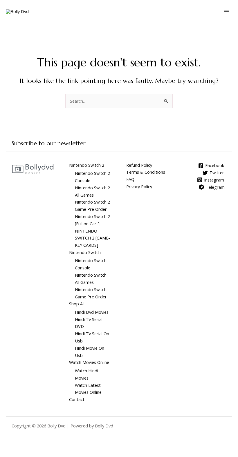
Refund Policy (139, 165)
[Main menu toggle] (226, 11)
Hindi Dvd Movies (92, 312)
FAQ (130, 179)
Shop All (76, 304)
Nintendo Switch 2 (86, 165)
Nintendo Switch (85, 252)
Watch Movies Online (89, 362)
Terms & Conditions (145, 172)
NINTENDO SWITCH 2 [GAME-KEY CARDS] (92, 238)
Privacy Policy (139, 186)
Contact (76, 399)
